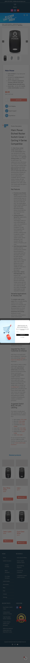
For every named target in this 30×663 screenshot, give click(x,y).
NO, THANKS (22, 337)
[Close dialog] (29, 320)
